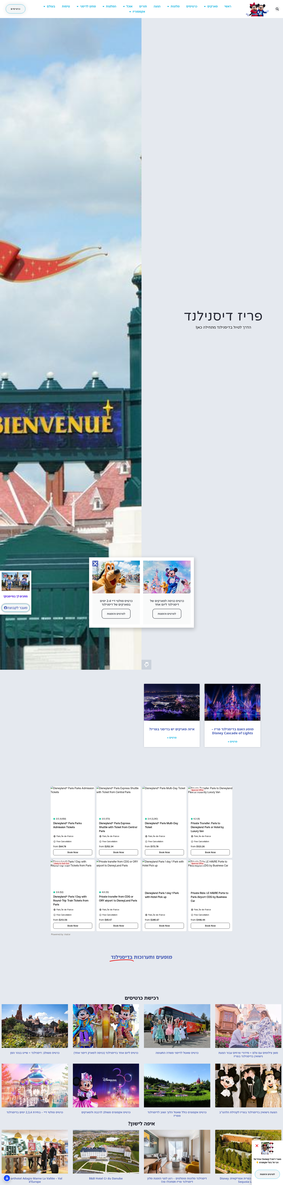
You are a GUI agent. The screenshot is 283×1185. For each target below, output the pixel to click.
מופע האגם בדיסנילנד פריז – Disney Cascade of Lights (233, 731)
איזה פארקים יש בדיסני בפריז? (172, 729)
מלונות (175, 6)
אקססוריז (139, 11)
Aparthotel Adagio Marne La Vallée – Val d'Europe (34, 1180)
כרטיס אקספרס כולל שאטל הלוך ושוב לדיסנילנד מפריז (177, 1113)
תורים (143, 6)
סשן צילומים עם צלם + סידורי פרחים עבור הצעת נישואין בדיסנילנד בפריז (248, 1054)
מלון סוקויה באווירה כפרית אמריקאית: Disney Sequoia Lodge (248, 1180)
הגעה (157, 6)
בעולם (51, 6)
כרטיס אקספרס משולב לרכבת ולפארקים (106, 1112)
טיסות (66, 6)
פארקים (212, 6)
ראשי (227, 6)
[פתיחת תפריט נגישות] (6, 1178)
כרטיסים (191, 6)
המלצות (111, 6)
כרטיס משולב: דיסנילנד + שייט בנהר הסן (34, 1053)
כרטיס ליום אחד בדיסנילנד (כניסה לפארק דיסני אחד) (106, 1053)
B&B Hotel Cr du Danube (106, 1178)
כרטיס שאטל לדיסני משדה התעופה (177, 1053)
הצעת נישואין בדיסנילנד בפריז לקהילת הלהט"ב (248, 1112)
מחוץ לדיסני (88, 6)
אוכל (129, 6)
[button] (277, 9)
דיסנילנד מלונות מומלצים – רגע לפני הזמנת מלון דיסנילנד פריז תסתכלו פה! (177, 1180)
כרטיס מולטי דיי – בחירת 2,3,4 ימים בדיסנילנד (35, 1112)
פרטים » (232, 741)
